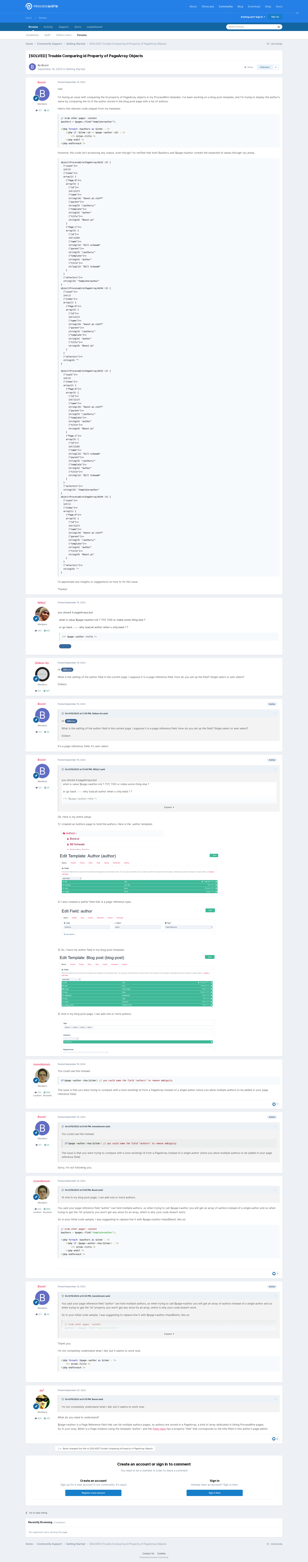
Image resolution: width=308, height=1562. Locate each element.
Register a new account (93, 1493)
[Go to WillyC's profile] (42, 614)
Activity (48, 26)
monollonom (41, 1064)
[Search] (278, 26)
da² (41, 1390)
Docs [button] (279, 6)
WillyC (42, 602)
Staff (47, 35)
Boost (45, 65)
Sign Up (275, 16)
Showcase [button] (208, 6)
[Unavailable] (138, 875)
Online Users (63, 35)
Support (64, 26)
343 (39, 630)
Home (29, 17)
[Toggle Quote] (63, 713)
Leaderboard (94, 26)
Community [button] (226, 6)
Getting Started (75, 69)
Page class (159, 1428)
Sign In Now (215, 1493)
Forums (43, 17)
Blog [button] (240, 6)
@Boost (65, 646)
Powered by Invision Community (154, 1557)
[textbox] (169, 633)
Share (249, 67)
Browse (33, 26)
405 (39, 1418)
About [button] (193, 6)
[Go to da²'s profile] (42, 1402)
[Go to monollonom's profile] (42, 1075)
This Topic (266, 27)
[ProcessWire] (42, 6)
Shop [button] (268, 6)
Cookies (161, 1553)
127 (40, 110)
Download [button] (254, 6)
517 (39, 690)
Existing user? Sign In (252, 17)
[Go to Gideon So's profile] (42, 674)
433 (39, 1092)
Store (77, 26)
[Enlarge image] (111, 839)
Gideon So (42, 663)
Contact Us (148, 1553)
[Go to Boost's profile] (32, 66)
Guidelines (32, 35)
